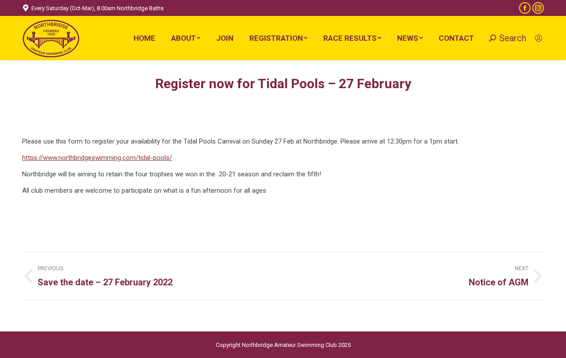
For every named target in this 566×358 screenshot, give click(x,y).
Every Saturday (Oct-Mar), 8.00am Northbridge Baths (97, 8)
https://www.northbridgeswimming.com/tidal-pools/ (97, 158)
